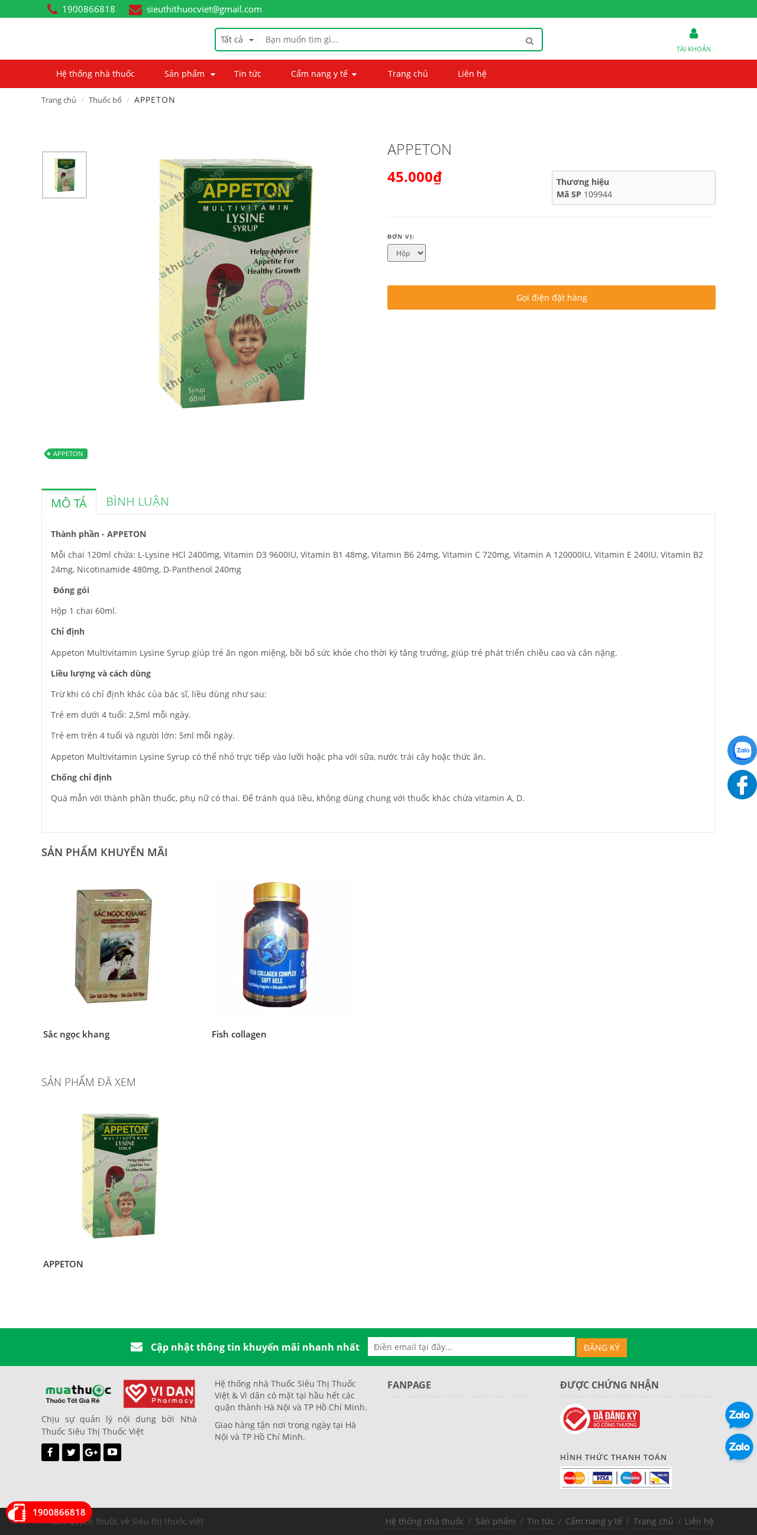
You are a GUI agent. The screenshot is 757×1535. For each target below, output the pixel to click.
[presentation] (69, 503)
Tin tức (540, 1521)
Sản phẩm (495, 1521)
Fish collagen (239, 1034)
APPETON (68, 453)
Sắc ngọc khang (76, 1034)
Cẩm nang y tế (593, 1521)
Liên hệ (699, 1521)
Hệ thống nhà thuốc (425, 1521)
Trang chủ (58, 100)
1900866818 (88, 9)
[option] (64, 178)
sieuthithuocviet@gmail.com (204, 9)
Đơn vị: (401, 236)
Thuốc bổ (105, 100)
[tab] (68, 502)
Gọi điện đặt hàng (551, 297)
